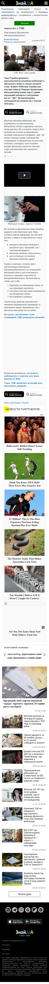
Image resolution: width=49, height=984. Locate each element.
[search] (3, 3)
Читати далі (24, 894)
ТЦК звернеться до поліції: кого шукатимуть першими (23, 384)
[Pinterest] (41, 910)
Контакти (6, 954)
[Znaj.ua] (24, 3)
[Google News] (27, 910)
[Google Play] (33, 921)
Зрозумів (24, 23)
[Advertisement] (24, 345)
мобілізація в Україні (19, 402)
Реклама (6, 945)
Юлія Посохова (11, 39)
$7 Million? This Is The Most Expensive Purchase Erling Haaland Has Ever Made (24, 522)
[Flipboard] (34, 910)
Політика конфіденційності (14, 940)
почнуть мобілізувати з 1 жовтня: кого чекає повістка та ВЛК (21, 375)
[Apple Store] (15, 921)
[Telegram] (14, 910)
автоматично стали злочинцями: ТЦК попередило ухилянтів (24, 316)
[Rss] (8, 910)
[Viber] (21, 910)
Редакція (6, 949)
